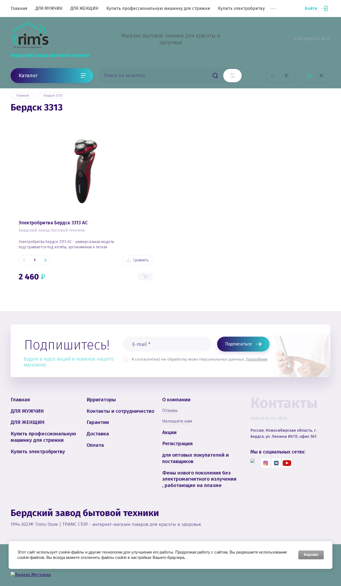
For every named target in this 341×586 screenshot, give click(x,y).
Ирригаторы (101, 400)
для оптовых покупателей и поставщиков (195, 458)
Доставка (98, 434)
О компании (176, 400)
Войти (311, 8)
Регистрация (177, 443)
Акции (169, 432)
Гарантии (98, 422)
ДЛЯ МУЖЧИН (48, 8)
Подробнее (256, 359)
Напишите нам (177, 421)
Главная (19, 8)
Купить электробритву (241, 8)
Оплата (95, 445)
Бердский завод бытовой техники (50, 55)
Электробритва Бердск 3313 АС (53, 223)
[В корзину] (145, 276)
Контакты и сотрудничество (120, 411)
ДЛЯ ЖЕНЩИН (84, 8)
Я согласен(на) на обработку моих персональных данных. (199, 359)
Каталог (28, 75)
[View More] (273, 8)
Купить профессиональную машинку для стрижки (158, 8)
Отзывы (170, 410)
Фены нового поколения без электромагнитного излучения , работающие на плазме (199, 479)
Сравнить (140, 260)
